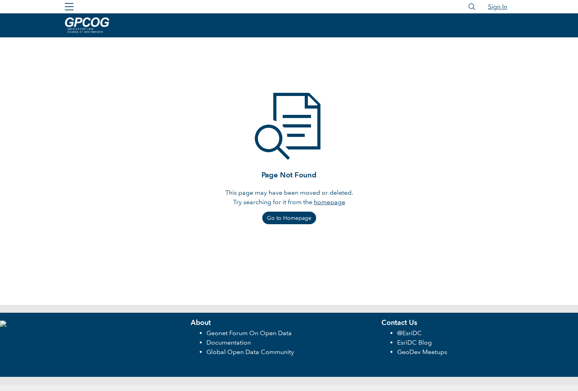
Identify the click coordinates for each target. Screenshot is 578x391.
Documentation (228, 342)
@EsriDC (409, 333)
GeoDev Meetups (422, 352)
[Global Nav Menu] (69, 6)
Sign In (497, 6)
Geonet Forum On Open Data (249, 333)
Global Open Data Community (250, 352)
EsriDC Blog (414, 342)
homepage (329, 202)
